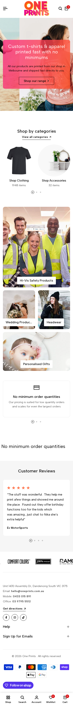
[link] (27, 562)
